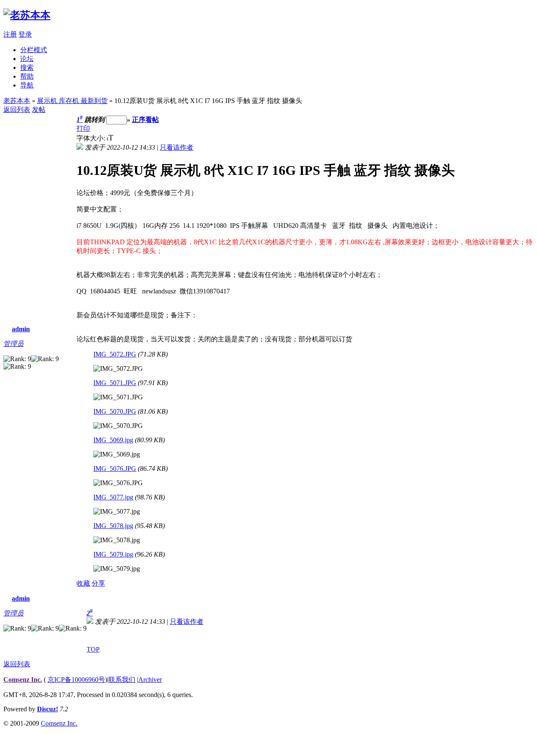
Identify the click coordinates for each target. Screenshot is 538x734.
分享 (98, 583)
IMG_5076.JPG (114, 468)
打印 (83, 128)
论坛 (27, 58)
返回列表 (16, 109)
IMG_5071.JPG (114, 382)
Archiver (150, 679)
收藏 (83, 583)
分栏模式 (33, 49)
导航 (27, 85)
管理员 (13, 343)
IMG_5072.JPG (114, 354)
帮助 (27, 76)
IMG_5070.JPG (114, 411)
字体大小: (91, 138)
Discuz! (47, 709)
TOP (93, 649)
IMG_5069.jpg (113, 440)
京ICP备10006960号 (76, 679)
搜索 (27, 67)
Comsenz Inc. (22, 679)
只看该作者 (176, 147)
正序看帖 (145, 119)
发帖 (38, 109)
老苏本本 (16, 100)
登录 (25, 34)
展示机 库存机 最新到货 (72, 100)
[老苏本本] (26, 15)
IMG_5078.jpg (113, 525)
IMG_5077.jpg (113, 497)
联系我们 (121, 679)
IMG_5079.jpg (113, 554)
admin (21, 329)
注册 (10, 34)
